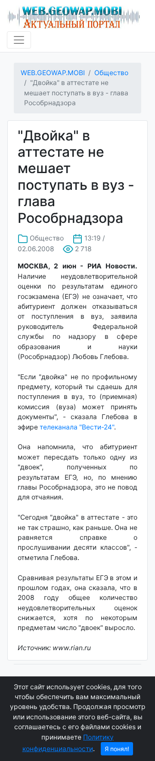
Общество (111, 73)
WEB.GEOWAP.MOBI (53, 73)
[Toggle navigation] (19, 40)
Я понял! (117, 748)
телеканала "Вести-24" (77, 427)
